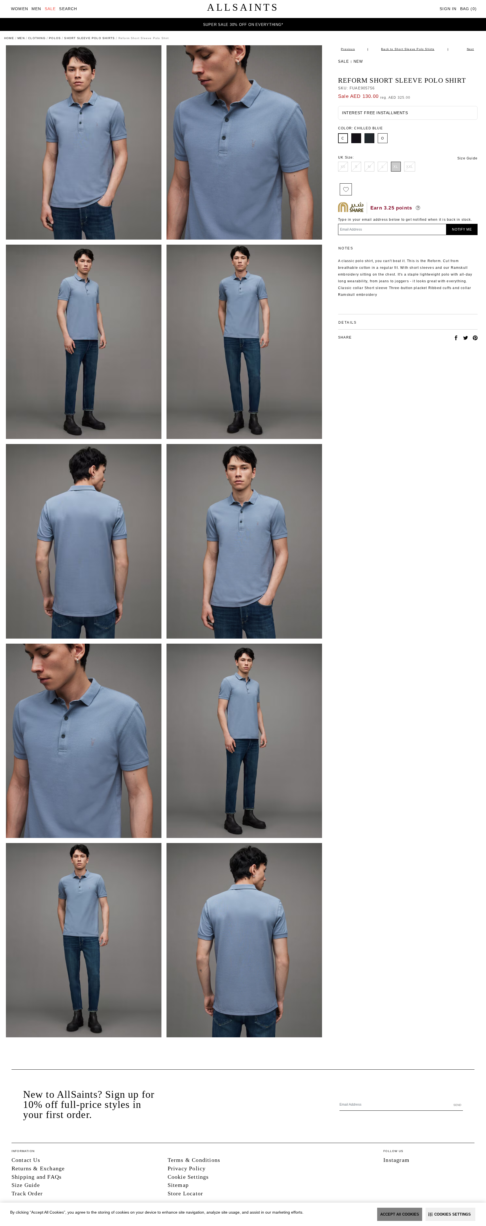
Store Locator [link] (185, 1193)
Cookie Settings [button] (188, 1177)
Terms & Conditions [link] (194, 1160)
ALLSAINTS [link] (243, 7)
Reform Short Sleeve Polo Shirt (402, 80)
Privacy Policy (187, 1168)
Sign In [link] (448, 8)
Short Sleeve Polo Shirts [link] (89, 38)
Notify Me (462, 229)
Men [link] (21, 38)
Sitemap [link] (178, 1185)
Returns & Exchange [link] (38, 1168)
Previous (348, 49)
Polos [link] (55, 38)
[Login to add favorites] (346, 189)
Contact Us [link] (26, 1160)
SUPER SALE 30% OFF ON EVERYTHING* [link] (243, 24)
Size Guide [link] (467, 158)
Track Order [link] (27, 1193)
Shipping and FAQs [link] (37, 1177)
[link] (19, 9)
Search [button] (68, 8)
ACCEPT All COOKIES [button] (399, 1214)
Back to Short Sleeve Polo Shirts (407, 49)
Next (470, 49)
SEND (457, 1104)
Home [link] (9, 38)
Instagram (396, 1160)
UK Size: (346, 157)
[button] (450, 1214)
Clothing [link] (37, 38)
